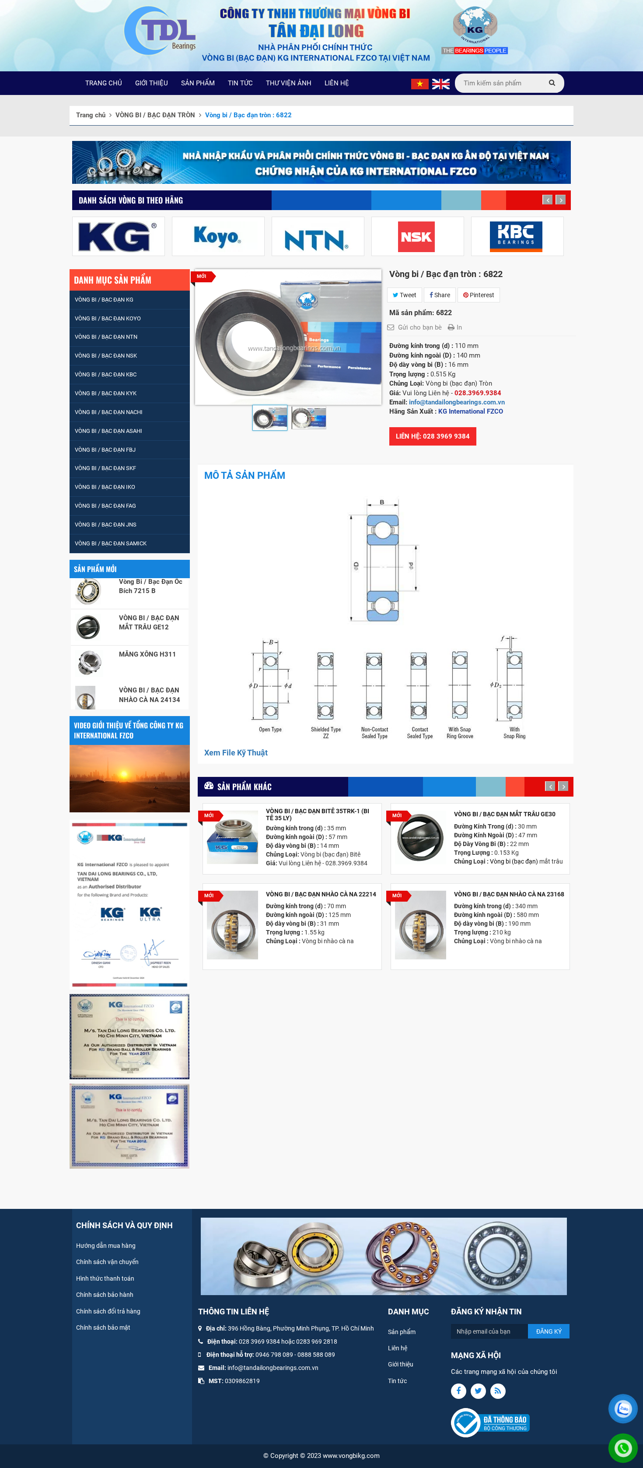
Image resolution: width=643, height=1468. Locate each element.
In (459, 327)
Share (441, 295)
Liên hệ (397, 1348)
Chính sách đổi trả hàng (108, 1311)
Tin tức (397, 1380)
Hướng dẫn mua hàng (106, 1245)
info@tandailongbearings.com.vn (458, 402)
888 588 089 (318, 1354)
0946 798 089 (274, 1354)
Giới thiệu (400, 1364)
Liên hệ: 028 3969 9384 (433, 436)
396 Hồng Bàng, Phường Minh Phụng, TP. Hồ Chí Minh (301, 1328)
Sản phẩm (402, 1331)
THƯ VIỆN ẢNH (288, 83)
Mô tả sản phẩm (244, 475)
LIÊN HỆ (337, 83)
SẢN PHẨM (198, 83)
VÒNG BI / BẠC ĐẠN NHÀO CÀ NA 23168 (509, 894)
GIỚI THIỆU (151, 83)
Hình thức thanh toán (105, 1278)
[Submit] (552, 83)
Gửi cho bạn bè (420, 327)
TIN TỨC (240, 83)
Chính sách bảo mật (103, 1327)
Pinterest (481, 295)
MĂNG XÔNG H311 (147, 622)
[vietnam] (420, 84)
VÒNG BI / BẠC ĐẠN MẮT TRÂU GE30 (505, 814)
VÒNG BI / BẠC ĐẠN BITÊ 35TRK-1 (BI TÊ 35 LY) (317, 814)
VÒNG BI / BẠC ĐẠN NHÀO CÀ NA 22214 (321, 894)
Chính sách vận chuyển (107, 1261)
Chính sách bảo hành (104, 1294)
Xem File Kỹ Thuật (236, 752)
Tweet (407, 295)
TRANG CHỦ (103, 83)
